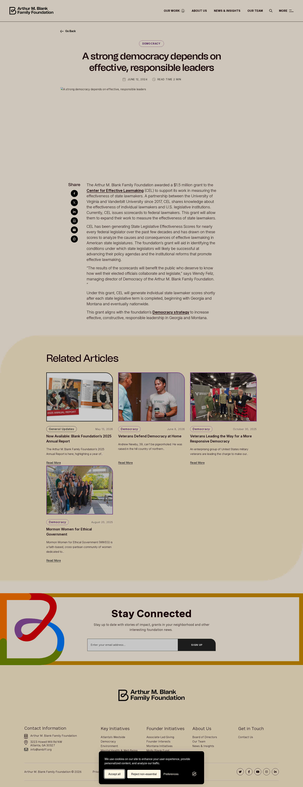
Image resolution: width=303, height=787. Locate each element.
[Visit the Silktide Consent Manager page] (194, 774)
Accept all (114, 774)
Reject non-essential (144, 774)
